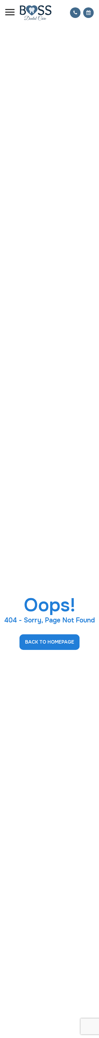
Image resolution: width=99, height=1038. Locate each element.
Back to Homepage (49, 642)
